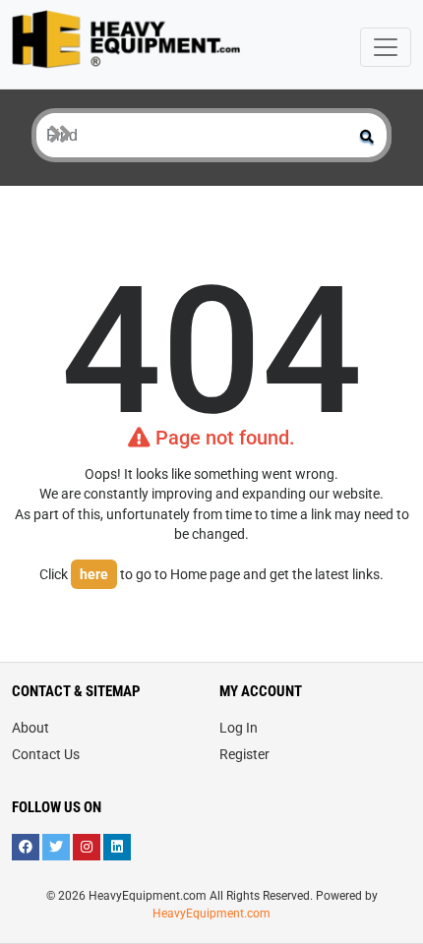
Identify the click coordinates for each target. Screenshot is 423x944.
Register (244, 754)
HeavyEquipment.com (211, 913)
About (30, 728)
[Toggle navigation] (385, 47)
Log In (238, 728)
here (94, 574)
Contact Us (46, 754)
